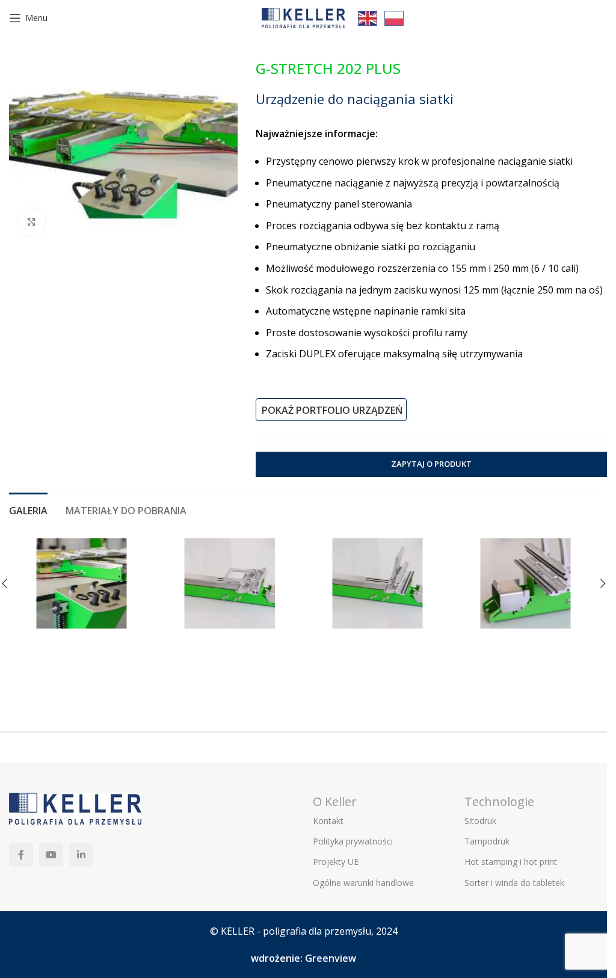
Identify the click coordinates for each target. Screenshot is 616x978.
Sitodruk (480, 820)
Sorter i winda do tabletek (514, 882)
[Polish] (394, 17)
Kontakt (328, 820)
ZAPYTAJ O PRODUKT (431, 463)
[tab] (28, 509)
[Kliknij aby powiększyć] (31, 221)
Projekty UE (336, 861)
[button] (603, 583)
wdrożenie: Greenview (303, 958)
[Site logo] (304, 16)
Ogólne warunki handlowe (363, 882)
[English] (368, 17)
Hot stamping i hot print (510, 861)
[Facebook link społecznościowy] (21, 855)
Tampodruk (487, 841)
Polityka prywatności (353, 841)
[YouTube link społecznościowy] (51, 855)
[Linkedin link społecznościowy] (81, 855)
